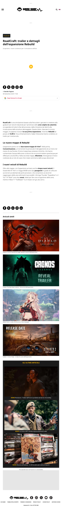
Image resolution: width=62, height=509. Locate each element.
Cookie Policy (46, 502)
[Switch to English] (59, 9)
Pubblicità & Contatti (12, 502)
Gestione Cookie (56, 502)
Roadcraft (6, 36)
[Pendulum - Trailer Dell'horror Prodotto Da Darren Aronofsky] (31, 381)
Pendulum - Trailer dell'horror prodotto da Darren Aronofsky (31, 398)
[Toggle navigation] (3, 9)
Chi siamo (3, 502)
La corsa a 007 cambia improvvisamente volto (31, 431)
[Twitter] (42, 497)
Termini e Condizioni (25, 502)
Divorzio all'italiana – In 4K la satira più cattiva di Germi (31, 465)
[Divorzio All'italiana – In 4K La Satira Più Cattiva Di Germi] (31, 448)
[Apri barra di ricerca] (56, 10)
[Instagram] (37, 497)
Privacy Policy (37, 502)
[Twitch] (50, 497)
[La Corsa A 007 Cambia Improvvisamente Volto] (31, 415)
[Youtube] (47, 497)
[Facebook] (32, 497)
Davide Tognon (9, 91)
